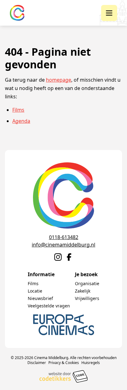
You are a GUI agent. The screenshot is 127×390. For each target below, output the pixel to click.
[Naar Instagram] (58, 257)
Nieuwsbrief (40, 298)
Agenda (21, 121)
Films (18, 109)
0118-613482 (63, 237)
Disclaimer (36, 362)
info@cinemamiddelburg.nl (63, 244)
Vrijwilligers (87, 298)
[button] (109, 13)
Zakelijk (82, 291)
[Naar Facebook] (69, 257)
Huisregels (90, 362)
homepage (58, 79)
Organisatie (87, 283)
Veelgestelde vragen (49, 306)
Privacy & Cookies (63, 362)
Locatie (35, 291)
